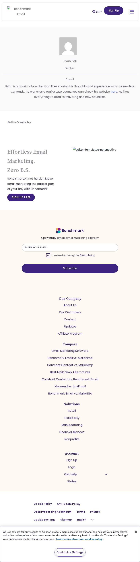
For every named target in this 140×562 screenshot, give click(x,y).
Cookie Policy (43, 504)
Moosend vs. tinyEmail (70, 386)
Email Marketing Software (70, 351)
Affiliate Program (70, 334)
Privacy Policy (87, 255)
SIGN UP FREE (21, 197)
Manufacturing (71, 425)
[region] (70, 544)
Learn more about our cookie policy (79, 539)
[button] (106, 474)
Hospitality (71, 418)
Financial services (71, 432)
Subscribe (70, 268)
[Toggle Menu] (128, 11)
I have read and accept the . (73, 255)
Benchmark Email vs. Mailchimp (70, 358)
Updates (70, 326)
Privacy (95, 512)
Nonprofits (71, 439)
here (114, 91)
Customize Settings (70, 552)
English (81, 519)
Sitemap (66, 519)
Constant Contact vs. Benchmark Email (70, 379)
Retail (72, 411)
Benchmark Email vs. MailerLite (70, 393)
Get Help (70, 474)
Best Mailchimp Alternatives (70, 372)
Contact (70, 319)
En (97, 11)
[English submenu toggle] (92, 519)
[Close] (136, 532)
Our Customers (70, 312)
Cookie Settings (44, 519)
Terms (81, 512)
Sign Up (113, 10)
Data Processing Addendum (52, 512)
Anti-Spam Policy (68, 504)
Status (71, 481)
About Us (70, 305)
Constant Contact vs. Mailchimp (70, 365)
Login (71, 467)
